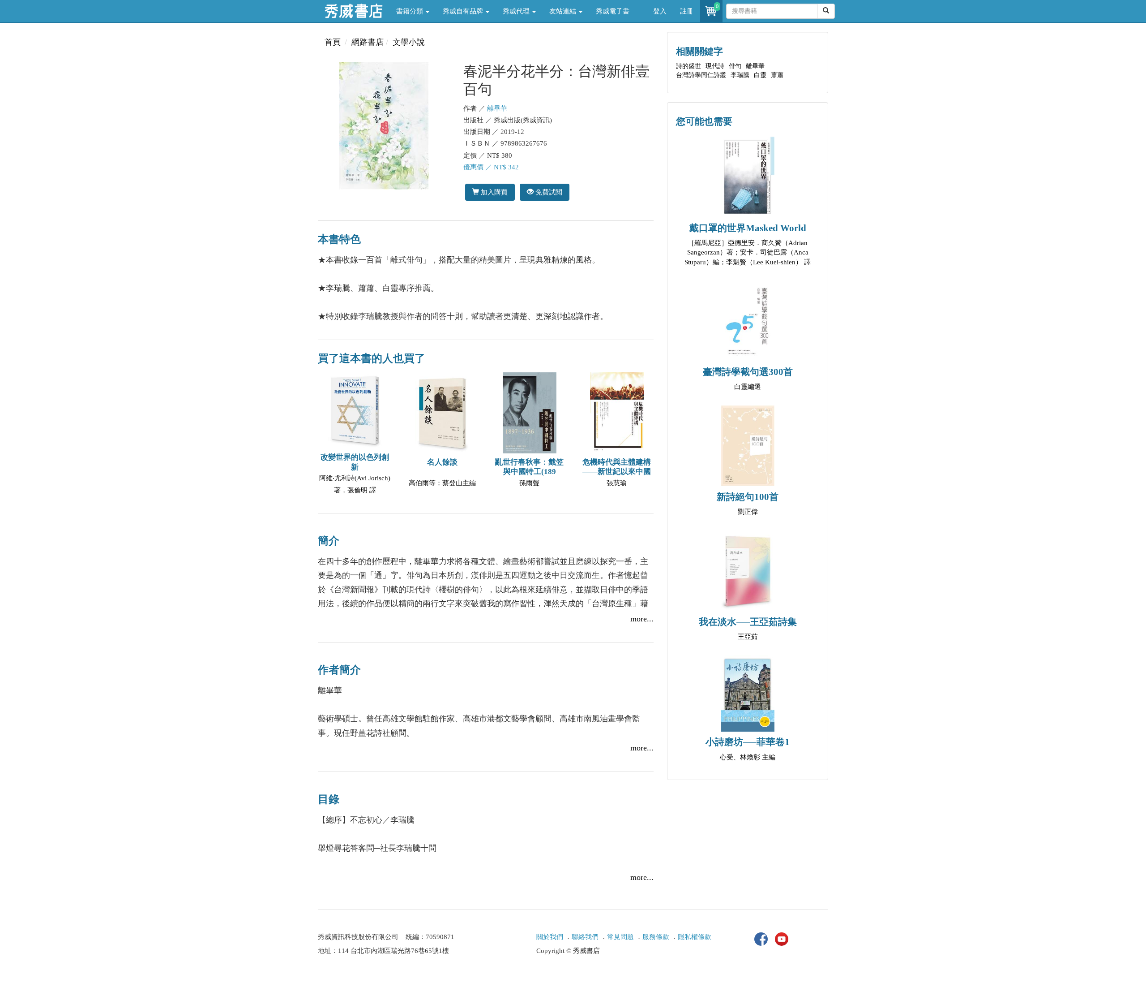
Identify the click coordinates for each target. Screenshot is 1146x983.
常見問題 (620, 936)
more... (642, 618)
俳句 (735, 66)
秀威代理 (517, 11)
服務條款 (655, 936)
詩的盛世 (688, 66)
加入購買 (493, 192)
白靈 (760, 75)
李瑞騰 (740, 75)
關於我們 (549, 936)
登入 (660, 11)
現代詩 (715, 66)
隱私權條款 (694, 936)
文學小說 (409, 42)
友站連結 (563, 11)
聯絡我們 (585, 936)
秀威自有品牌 (464, 11)
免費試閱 (548, 192)
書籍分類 (410, 11)
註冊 (686, 11)
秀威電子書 (612, 11)
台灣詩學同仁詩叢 (701, 75)
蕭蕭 (777, 75)
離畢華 (497, 108)
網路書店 (367, 42)
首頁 (333, 42)
